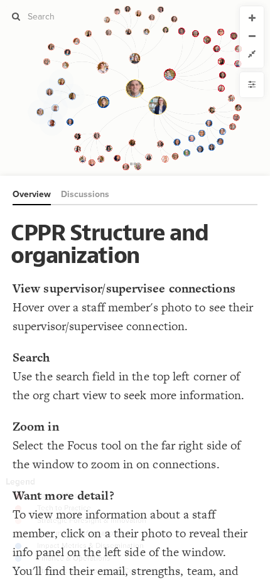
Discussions (85, 194)
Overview (32, 194)
